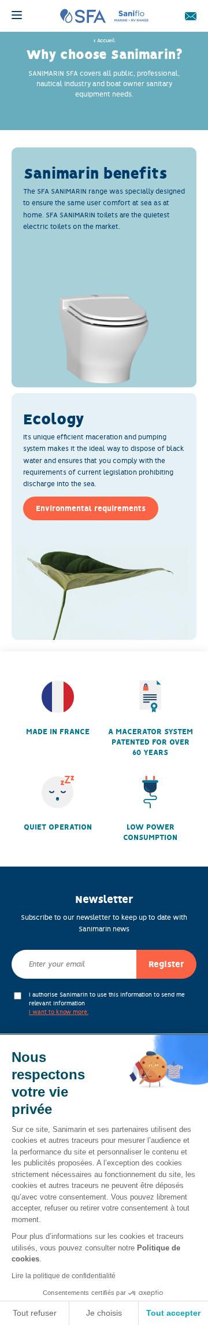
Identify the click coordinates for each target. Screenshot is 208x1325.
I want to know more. (58, 1012)
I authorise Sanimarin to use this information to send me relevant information (107, 1003)
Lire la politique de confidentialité (64, 1276)
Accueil (106, 40)
